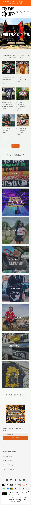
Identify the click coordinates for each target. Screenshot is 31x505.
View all (15, 146)
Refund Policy (7, 461)
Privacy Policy (7, 456)
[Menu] (28, 12)
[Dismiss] (28, 492)
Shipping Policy (8, 465)
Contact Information (10, 452)
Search (5, 447)
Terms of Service (8, 469)
